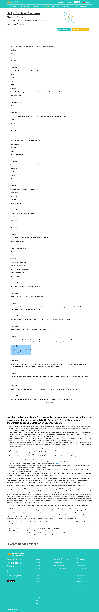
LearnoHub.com (55, 452)
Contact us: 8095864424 (16, 571)
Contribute (61, 2)
